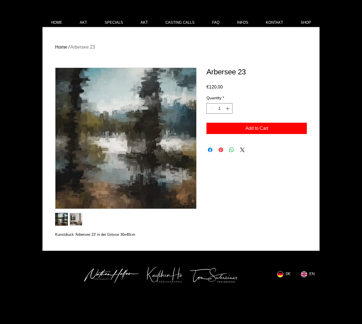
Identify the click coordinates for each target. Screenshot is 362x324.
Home (61, 47)
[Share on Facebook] (210, 149)
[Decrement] (210, 108)
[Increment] (228, 108)
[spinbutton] (219, 108)
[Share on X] (242, 149)
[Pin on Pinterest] (220, 149)
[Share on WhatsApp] (231, 149)
